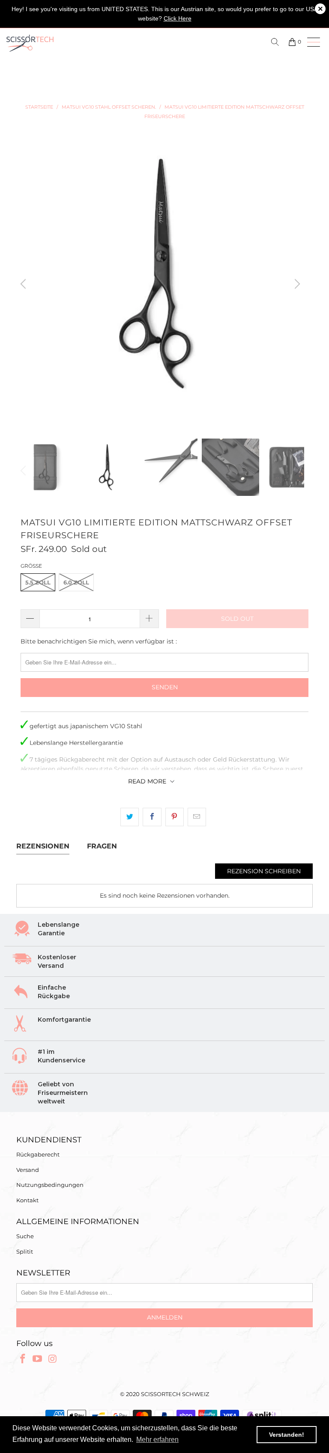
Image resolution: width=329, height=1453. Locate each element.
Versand (27, 1169)
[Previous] (24, 284)
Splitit (24, 1251)
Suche (25, 1236)
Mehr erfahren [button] (157, 1439)
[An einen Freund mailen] (197, 817)
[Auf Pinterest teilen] (174, 817)
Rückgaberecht (38, 1154)
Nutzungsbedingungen (50, 1184)
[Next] (296, 284)
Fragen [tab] (102, 846)
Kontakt (27, 1200)
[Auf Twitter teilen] (129, 817)
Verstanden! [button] (286, 1434)
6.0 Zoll (76, 582)
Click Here (177, 18)
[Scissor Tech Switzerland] (82, 43)
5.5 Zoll (38, 582)
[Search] (276, 42)
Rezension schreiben (264, 871)
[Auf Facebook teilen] (152, 817)
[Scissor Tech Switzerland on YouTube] (37, 1359)
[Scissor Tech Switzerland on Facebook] (22, 1359)
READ (147, 781)
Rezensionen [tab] (42, 846)
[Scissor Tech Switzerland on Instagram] (52, 1359)
